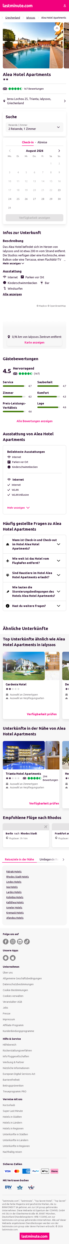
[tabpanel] (34, 895)
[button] (33, 45)
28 (42, 199)
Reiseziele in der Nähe (19, 859)
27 (34, 199)
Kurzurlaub (9, 1105)
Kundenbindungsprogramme (18, 1031)
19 (26, 190)
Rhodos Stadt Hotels (17, 876)
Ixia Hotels (12, 887)
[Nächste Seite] (63, 859)
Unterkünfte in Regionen (16, 1146)
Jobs (5, 1007)
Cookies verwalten (13, 996)
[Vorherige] (9, 151)
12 (26, 181)
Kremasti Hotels (15, 912)
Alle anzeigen (12, 294)
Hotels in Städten (12, 1116)
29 (51, 199)
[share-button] (56, 28)
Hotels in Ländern (12, 1122)
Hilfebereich (9, 1044)
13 (34, 181)
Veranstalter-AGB (12, 1001)
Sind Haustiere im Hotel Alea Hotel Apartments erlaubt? (32, 575)
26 (26, 199)
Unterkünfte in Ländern (15, 1140)
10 (9, 181)
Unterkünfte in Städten (15, 1134)
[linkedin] (20, 941)
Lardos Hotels (14, 892)
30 (59, 199)
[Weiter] (59, 151)
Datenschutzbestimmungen (18, 984)
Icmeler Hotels (14, 907)
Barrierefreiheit (11, 1079)
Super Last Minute (13, 1111)
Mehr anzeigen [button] (16, 507)
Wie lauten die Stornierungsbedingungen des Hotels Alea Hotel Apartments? (33, 591)
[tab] (19, 860)
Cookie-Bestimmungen (15, 990)
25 (18, 199)
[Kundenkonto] (65, 6)
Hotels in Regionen (13, 1128)
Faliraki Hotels (14, 871)
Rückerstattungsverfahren (17, 1050)
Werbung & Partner (13, 1062)
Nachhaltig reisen (12, 1151)
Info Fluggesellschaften (16, 1056)
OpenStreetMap (58, 306)
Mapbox (43, 306)
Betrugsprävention (13, 1085)
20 (34, 190)
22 (51, 190)
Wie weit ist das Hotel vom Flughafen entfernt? (30, 560)
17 (9, 190)
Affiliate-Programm (13, 1025)
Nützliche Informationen (16, 1068)
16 (59, 181)
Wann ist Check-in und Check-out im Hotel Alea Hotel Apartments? (34, 544)
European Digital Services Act (19, 1074)
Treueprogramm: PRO (14, 1091)
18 (18, 190)
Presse (6, 1013)
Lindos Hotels (13, 881)
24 (9, 199)
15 (51, 181)
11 (18, 181)
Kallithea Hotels (15, 902)
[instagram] (13, 941)
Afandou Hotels (15, 917)
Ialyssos (30, 17)
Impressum (9, 1019)
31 (9, 207)
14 (42, 181)
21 (42, 190)
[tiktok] (27, 941)
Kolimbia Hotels (14, 897)
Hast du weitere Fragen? (29, 605)
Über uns (8, 972)
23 (59, 190)
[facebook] (5, 941)
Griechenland (12, 17)
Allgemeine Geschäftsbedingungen (22, 978)
